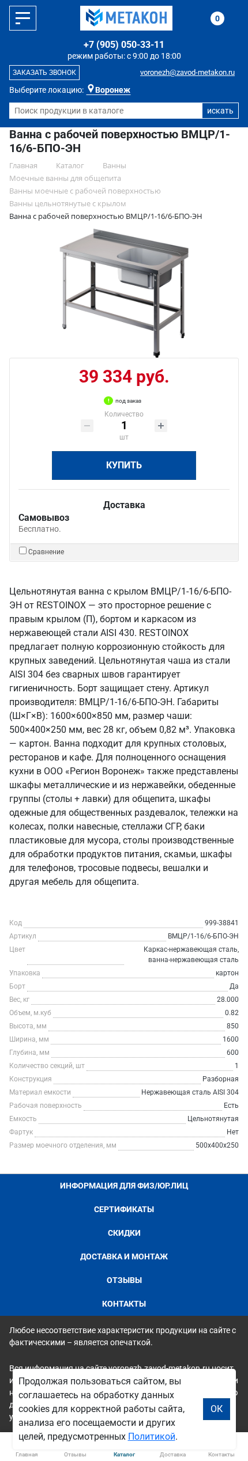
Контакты (124, 1303)
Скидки (124, 1232)
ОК (217, 1408)
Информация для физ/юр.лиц (124, 1185)
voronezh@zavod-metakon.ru (187, 72)
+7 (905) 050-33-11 (124, 44)
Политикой (151, 1436)
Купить (124, 465)
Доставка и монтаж (124, 1256)
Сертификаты (124, 1209)
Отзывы (124, 1280)
